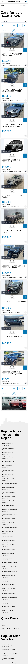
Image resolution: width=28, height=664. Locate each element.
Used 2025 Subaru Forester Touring (13, 196)
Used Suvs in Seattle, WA (8, 645)
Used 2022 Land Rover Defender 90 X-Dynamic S (12, 373)
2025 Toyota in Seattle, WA (8, 462)
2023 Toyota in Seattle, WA (8, 493)
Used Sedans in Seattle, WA (8, 650)
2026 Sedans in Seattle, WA (8, 550)
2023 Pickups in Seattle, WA (8, 580)
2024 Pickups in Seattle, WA (8, 541)
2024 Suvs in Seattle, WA (8, 449)
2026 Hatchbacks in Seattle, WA (9, 572)
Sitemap (14, 662)
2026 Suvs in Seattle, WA (8, 475)
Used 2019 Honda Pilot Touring (14, 301)
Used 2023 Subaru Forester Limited (13, 231)
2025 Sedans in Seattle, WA (8, 497)
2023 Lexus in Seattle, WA (8, 479)
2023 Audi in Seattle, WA (7, 532)
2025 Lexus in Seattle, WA (8, 506)
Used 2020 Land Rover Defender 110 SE (11, 161)
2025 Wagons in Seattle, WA (8, 589)
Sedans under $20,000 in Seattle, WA (10, 629)
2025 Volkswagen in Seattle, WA (9, 484)
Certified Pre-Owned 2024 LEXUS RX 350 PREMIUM (12, 90)
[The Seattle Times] (14, 2)
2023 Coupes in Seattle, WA (8, 607)
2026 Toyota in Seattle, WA (8, 466)
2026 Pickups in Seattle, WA (8, 594)
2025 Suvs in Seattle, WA (8, 444)
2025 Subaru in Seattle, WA (8, 501)
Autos (2, 5)
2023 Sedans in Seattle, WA (8, 519)
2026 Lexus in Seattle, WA (8, 558)
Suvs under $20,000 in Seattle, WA (10, 624)
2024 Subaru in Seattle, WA (8, 523)
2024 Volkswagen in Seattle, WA (9, 528)
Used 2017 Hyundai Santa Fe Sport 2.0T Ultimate (13, 267)
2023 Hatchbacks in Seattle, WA (9, 515)
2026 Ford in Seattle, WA (7, 611)
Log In (20, 5)
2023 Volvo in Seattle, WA (8, 536)
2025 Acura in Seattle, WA (8, 545)
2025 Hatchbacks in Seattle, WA (9, 567)
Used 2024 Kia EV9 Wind (12, 336)
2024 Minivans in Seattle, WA (8, 576)
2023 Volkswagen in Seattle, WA (9, 510)
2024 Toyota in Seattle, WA (8, 457)
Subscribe (25, 5)
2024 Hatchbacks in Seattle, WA (9, 563)
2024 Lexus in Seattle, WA (8, 488)
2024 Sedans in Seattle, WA (8, 471)
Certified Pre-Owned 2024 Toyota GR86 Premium (12, 125)
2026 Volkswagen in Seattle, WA (9, 598)
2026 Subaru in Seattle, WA (8, 602)
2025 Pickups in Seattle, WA (8, 585)
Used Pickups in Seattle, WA (8, 659)
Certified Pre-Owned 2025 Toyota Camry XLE (12, 55)
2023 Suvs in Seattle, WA (8, 453)
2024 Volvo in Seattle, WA (8, 554)
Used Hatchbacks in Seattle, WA (9, 654)
